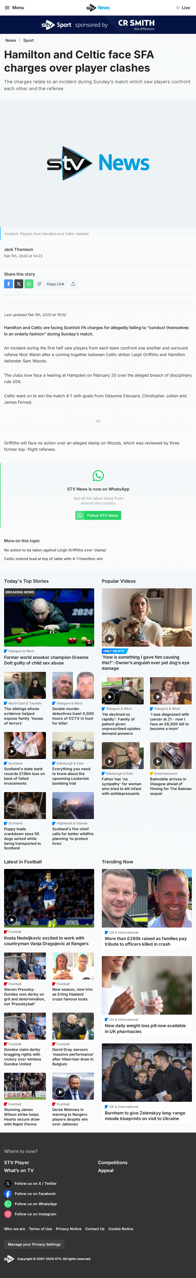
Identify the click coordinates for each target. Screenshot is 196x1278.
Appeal (106, 1170)
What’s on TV (19, 1170)
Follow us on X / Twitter (36, 1183)
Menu (18, 7)
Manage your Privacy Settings (34, 1244)
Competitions (113, 1162)
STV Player (16, 1162)
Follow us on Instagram (35, 1214)
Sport (28, 40)
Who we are (14, 1229)
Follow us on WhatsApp (36, 1204)
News (10, 40)
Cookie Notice (120, 1229)
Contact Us (95, 1229)
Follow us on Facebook (35, 1193)
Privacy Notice (68, 1229)
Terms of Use (40, 1229)
